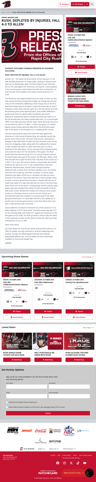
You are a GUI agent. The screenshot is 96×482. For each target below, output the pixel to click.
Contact (53, 455)
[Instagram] (64, 463)
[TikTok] (78, 463)
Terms (75, 455)
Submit (48, 413)
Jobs (59, 455)
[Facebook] (57, 463)
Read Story (81, 106)
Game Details (82, 73)
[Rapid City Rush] (6, 4)
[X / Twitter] (71, 463)
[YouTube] (84, 463)
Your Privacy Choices (85, 455)
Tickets (82, 67)
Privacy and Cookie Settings (71, 458)
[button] (77, 473)
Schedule (65, 4)
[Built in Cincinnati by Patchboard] (48, 472)
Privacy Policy (66, 455)
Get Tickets (79, 4)
